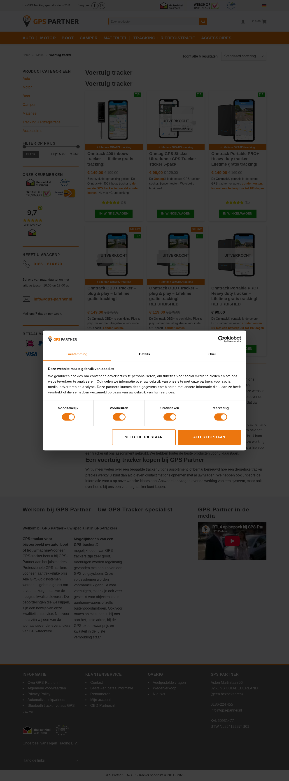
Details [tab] (144, 354)
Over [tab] (212, 354)
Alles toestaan (209, 437)
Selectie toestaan (144, 437)
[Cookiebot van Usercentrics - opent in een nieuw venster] (221, 339)
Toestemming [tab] (76, 354)
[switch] (119, 417)
